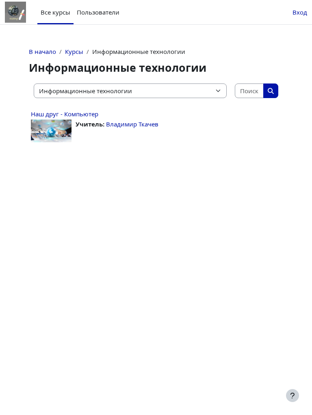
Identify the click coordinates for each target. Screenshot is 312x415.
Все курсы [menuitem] (55, 12)
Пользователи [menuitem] (98, 12)
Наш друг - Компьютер (64, 114)
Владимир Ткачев (132, 124)
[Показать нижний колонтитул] (292, 395)
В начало (42, 51)
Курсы (74, 51)
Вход (299, 12)
